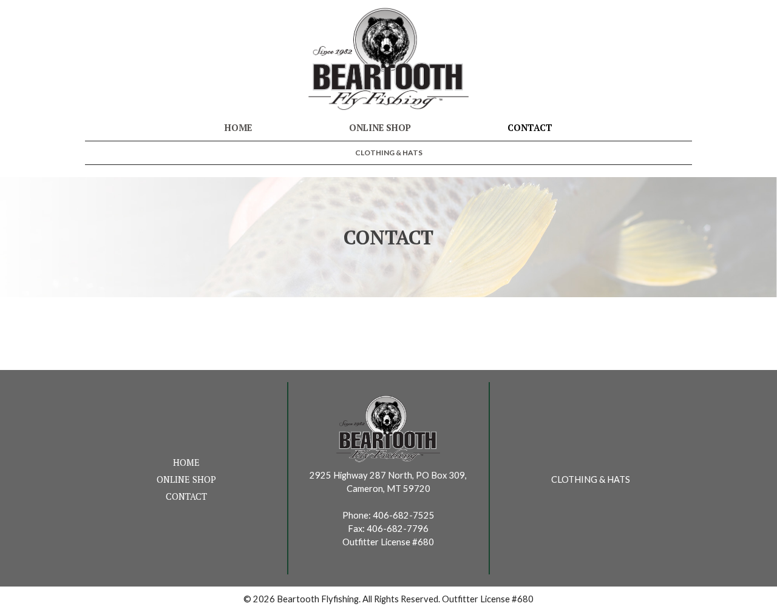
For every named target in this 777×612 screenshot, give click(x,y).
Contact (529, 127)
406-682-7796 (398, 528)
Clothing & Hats (388, 152)
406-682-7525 (404, 515)
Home (238, 127)
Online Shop (380, 127)
